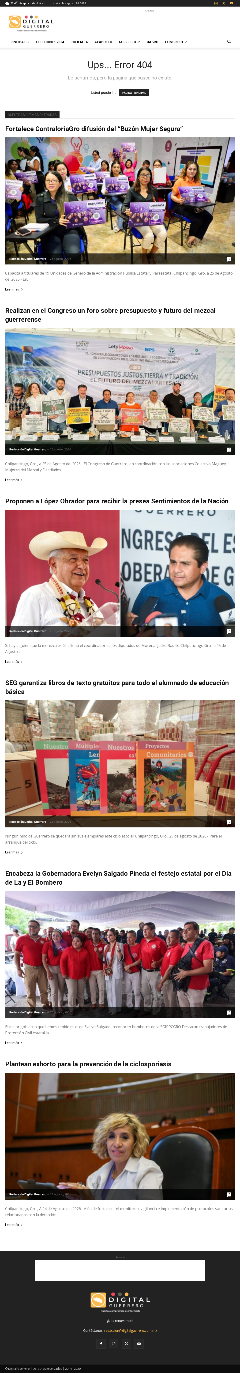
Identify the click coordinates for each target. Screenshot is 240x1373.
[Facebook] (208, 3)
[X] (223, 3)
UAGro (152, 42)
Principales (18, 42)
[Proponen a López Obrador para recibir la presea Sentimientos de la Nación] (120, 573)
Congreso (174, 42)
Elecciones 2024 (50, 42)
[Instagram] (215, 3)
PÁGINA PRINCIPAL (134, 92)
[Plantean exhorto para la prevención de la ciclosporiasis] (120, 1136)
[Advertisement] (149, 24)
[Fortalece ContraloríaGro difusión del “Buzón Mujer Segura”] (120, 200)
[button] (229, 42)
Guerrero (127, 42)
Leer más (12, 289)
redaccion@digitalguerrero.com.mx (130, 1330)
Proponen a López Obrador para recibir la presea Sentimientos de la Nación (117, 501)
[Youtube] (231, 3)
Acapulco (103, 42)
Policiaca (79, 42)
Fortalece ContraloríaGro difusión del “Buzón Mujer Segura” (94, 129)
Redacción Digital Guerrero (27, 258)
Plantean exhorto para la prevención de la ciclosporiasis (88, 1064)
